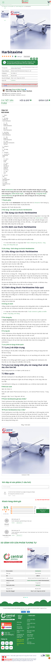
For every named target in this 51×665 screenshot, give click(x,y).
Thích (9, 495)
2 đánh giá (19, 56)
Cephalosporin (39, 218)
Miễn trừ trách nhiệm (20, 631)
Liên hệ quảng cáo (20, 644)
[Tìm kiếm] (48, 5)
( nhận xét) (6, 513)
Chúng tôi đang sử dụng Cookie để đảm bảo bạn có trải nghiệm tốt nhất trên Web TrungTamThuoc (25, 609)
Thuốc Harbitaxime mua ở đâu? (6, 184)
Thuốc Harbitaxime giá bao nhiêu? (5, 179)
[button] (24, 597)
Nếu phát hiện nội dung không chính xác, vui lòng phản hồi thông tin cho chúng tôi (20, 85)
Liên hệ (18, 624)
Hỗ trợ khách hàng (20, 617)
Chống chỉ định (5, 147)
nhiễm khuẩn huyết (17, 193)
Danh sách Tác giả (30, 639)
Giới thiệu (19, 622)
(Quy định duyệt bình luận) (43, 499)
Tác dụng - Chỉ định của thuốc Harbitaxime (6, 119)
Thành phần (4, 116)
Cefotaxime (37, 202)
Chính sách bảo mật (24, 609)
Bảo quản (5, 172)
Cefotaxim (13, 80)
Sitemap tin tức (31, 643)
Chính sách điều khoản (31, 620)
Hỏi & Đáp (25, 100)
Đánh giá (44, 100)
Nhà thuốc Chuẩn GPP (19, 627)
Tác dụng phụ (5, 150)
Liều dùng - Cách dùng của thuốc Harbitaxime (6, 134)
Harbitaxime (9, 189)
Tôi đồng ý (23, 611)
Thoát (28, 611)
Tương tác (6, 152)
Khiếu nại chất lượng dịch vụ (20, 640)
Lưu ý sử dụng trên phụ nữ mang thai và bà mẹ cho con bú (6, 166)
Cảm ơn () (19, 522)
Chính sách (31, 615)
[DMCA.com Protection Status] (47, 656)
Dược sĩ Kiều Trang (18, 89)
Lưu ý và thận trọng (6, 160)
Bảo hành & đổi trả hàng (31, 631)
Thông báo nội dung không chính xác (20, 636)
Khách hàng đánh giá (11, 501)
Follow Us (4, 639)
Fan (7, 633)
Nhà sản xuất (5, 175)
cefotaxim (38, 585)
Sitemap (29, 642)
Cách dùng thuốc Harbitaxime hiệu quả (9, 143)
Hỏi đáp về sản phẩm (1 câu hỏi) (16, 482)
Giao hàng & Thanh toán (30, 635)
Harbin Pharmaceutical (16, 67)
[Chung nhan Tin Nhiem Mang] (43, 656)
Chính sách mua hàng (31, 623)
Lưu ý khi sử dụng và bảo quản (5, 155)
